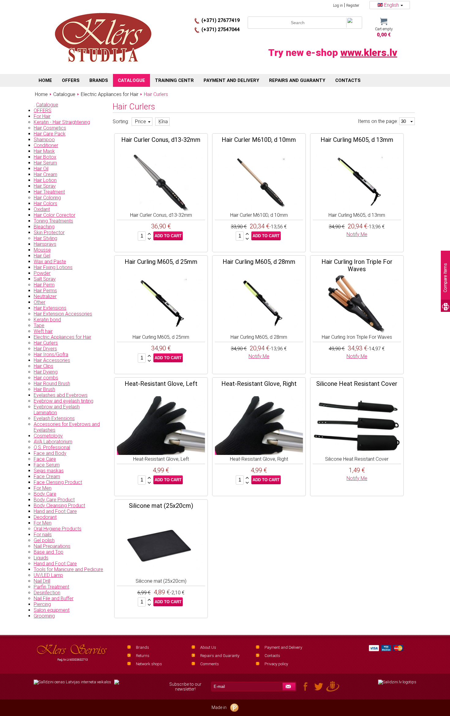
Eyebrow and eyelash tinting (63, 401)
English (391, 5)
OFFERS (42, 110)
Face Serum (47, 465)
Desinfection (47, 593)
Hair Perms (45, 290)
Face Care (45, 459)
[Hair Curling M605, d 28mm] (259, 331)
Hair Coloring (47, 198)
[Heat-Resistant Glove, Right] (259, 453)
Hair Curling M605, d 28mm (259, 261)
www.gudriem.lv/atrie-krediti (116, 686)
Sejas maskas (49, 471)
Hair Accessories (52, 360)
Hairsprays (45, 244)
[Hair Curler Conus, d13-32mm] (161, 209)
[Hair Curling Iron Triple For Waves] (357, 331)
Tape (39, 325)
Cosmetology (48, 436)
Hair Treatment (49, 192)
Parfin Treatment (51, 587)
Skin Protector (49, 232)
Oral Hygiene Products (57, 529)
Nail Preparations (52, 546)
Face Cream (47, 476)
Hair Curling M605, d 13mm (357, 139)
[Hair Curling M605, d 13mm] (357, 209)
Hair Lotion (45, 180)
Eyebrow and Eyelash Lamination (57, 409)
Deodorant (45, 517)
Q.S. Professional (52, 447)
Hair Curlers (46, 343)
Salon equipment (51, 610)
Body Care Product (54, 500)
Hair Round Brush (52, 383)
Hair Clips (43, 366)
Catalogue (47, 105)
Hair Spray (45, 186)
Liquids (41, 558)
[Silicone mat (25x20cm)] (161, 575)
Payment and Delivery (283, 647)
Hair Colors (45, 203)
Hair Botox (45, 157)
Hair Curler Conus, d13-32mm (161, 139)
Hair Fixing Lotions (53, 267)
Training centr (174, 80)
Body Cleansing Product (59, 505)
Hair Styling (45, 238)
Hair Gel (42, 256)
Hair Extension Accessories (63, 314)
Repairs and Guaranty (219, 655)
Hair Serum (45, 163)
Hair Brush (44, 389)
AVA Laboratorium (53, 442)
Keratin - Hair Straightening (62, 122)
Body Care (45, 494)
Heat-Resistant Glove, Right (259, 383)
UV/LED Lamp (48, 575)
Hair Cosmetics (50, 128)
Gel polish (44, 540)
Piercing (42, 604)
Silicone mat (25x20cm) (161, 505)
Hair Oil (41, 169)
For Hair (42, 116)
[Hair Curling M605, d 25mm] (161, 331)
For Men (42, 488)
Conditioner (46, 145)
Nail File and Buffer (53, 598)
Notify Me (357, 234)
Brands (142, 647)
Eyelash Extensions (54, 418)
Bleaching (44, 227)
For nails (43, 534)
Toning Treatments (53, 221)
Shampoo (44, 139)
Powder (42, 273)
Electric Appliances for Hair (62, 337)
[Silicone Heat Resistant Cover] (357, 453)
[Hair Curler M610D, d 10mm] (259, 209)
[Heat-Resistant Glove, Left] (161, 453)
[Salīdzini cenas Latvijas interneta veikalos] (72, 682)
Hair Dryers (45, 349)
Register (352, 5)
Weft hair (43, 331)
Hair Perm (44, 285)
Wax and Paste (50, 261)
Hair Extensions (50, 308)
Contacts (272, 655)
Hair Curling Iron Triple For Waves (356, 265)
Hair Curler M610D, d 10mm (259, 139)
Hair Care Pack (50, 134)
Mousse (42, 250)
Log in (338, 5)
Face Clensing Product (58, 482)
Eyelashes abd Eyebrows (61, 395)
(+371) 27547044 (220, 29)
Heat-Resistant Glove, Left (161, 383)
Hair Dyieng (46, 372)
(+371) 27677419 (220, 20)
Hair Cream (45, 174)
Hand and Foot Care (55, 511)
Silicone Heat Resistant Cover (356, 383)
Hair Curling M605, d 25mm (161, 261)
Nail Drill (42, 581)
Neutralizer (45, 296)
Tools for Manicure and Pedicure (68, 569)
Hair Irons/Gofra (51, 354)
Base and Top (48, 552)
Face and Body (50, 453)
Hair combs (46, 378)
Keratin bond (47, 320)
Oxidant (42, 209)
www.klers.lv (368, 52)
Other (39, 302)
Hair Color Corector (54, 215)
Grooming (44, 616)
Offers (71, 80)
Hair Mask (44, 151)
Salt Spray (45, 279)
